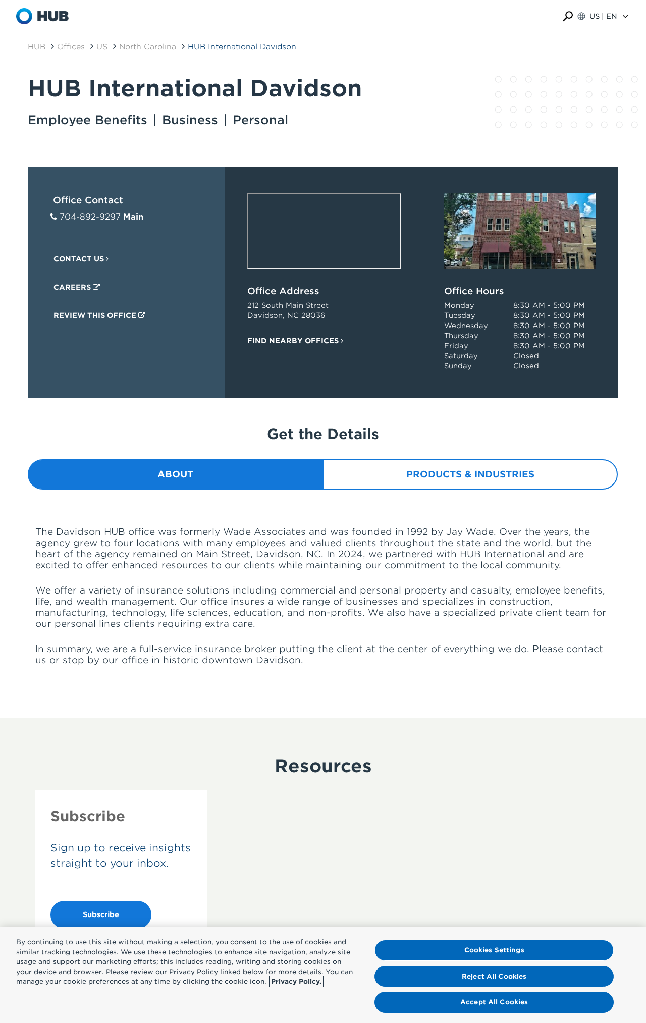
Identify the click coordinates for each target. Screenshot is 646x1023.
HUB (36, 46)
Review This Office (95, 315)
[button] (568, 16)
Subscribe (101, 914)
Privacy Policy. (296, 981)
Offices (71, 46)
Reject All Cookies (494, 976)
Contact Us (79, 259)
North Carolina (147, 46)
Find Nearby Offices (294, 341)
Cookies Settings (494, 950)
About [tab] (175, 474)
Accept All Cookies (494, 1002)
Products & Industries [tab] (470, 474)
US (101, 46)
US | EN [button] (603, 16)
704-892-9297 (90, 217)
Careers (73, 287)
